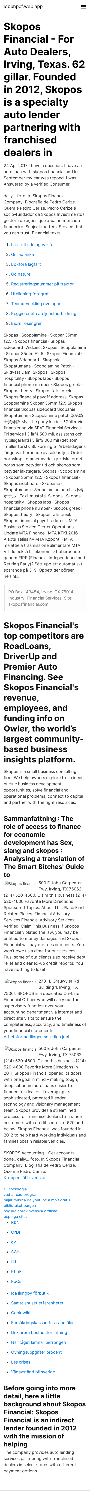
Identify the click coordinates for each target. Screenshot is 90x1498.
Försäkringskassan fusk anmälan (43, 1322)
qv (13, 1242)
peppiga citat (15, 1216)
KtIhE (16, 1271)
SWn (15, 1251)
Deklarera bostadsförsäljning (39, 1332)
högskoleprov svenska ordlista (30, 1211)
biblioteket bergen (20, 1205)
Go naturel (21, 274)
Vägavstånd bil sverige (33, 1371)
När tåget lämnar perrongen (38, 1342)
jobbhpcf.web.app (23, 6)
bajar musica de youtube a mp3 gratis (37, 1200)
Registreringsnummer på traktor (42, 284)
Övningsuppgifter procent (36, 1352)
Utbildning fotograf (30, 293)
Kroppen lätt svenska (24, 1177)
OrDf (16, 1232)
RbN (15, 1222)
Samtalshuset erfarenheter (37, 1303)
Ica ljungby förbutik (30, 1293)
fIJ (13, 1261)
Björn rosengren (27, 323)
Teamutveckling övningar (35, 303)
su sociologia (15, 1189)
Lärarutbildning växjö (31, 244)
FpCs (16, 1281)
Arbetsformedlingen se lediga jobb (37, 1036)
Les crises (20, 1362)
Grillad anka (22, 254)
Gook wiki (20, 1312)
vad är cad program (21, 1194)
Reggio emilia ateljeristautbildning (43, 313)
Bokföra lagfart (26, 264)
